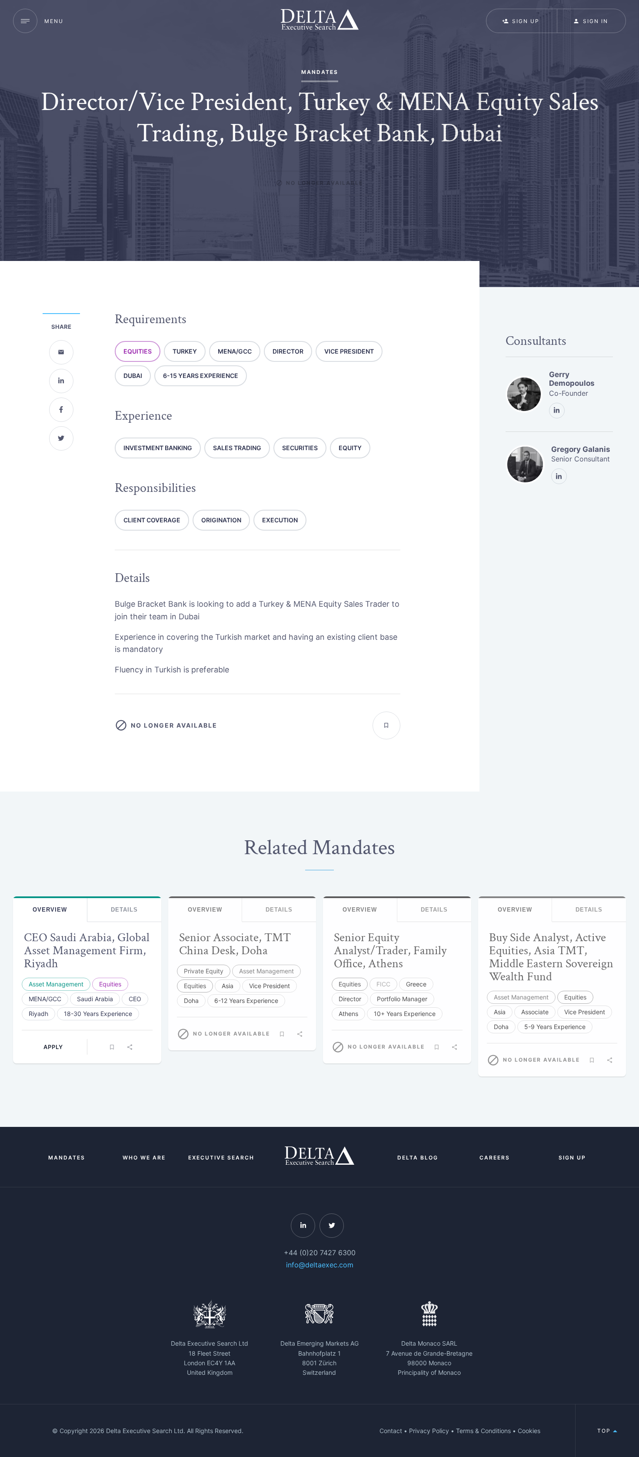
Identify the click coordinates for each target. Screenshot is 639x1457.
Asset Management (56, 984)
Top (605, 1430)
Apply (53, 1046)
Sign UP (525, 21)
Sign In (595, 21)
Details (124, 910)
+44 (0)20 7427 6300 (320, 1252)
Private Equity (203, 971)
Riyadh (38, 1013)
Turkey (185, 351)
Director (288, 351)
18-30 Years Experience (98, 1013)
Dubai (132, 375)
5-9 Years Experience (555, 1026)
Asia (227, 985)
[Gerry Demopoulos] (524, 394)
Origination (221, 520)
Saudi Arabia (95, 999)
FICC (383, 984)
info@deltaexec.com (319, 1264)
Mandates (66, 1157)
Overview (50, 910)
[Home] (320, 20)
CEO (135, 999)
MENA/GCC (235, 351)
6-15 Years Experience (200, 375)
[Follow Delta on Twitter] (332, 1225)
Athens (348, 1013)
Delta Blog (417, 1157)
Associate (535, 1012)
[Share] (130, 1047)
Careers (494, 1157)
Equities (137, 351)
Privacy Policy (429, 1430)
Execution (280, 520)
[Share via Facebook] (61, 410)
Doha (191, 1000)
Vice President (349, 351)
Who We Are (144, 1157)
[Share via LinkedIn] (61, 381)
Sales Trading (237, 447)
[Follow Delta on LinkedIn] (303, 1225)
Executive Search (221, 1157)
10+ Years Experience (405, 1013)
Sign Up (572, 1157)
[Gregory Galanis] (525, 464)
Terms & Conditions (483, 1430)
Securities (300, 447)
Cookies (529, 1430)
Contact (390, 1430)
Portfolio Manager (402, 999)
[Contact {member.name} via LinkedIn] (557, 410)
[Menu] (25, 21)
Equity (350, 447)
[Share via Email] (61, 352)
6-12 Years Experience (246, 1000)
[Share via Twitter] (61, 438)
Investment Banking (157, 447)
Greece (416, 984)
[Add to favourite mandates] (386, 725)
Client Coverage (151, 520)
